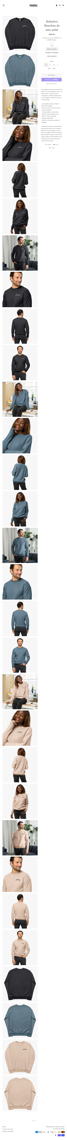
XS (46, 65)
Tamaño (52, 61)
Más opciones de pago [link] (51, 83)
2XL (54, 68)
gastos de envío (48, 38)
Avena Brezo (52, 56)
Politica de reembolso (8, 1131)
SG (49, 68)
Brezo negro (52, 49)
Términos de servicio (7, 1129)
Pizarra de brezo (51, 52)
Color (51, 45)
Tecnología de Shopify (59, 1129)
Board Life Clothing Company (57, 1126)
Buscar (4, 1126)
